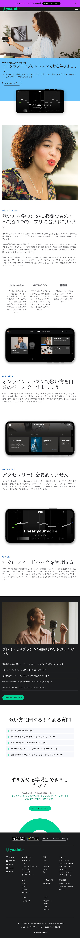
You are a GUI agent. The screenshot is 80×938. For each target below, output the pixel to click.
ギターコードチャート (66, 886)
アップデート (47, 901)
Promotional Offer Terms (38, 923)
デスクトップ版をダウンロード (54, 838)
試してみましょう (11, 83)
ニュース (46, 906)
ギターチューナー (64, 860)
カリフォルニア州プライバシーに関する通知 (35, 927)
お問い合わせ (26, 892)
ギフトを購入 (26, 869)
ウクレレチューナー (65, 866)
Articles (45, 904)
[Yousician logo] (19, 9)
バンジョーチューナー (66, 875)
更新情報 (46, 909)
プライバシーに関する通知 (55, 923)
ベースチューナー (64, 869)
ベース (45, 869)
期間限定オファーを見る (51, 3)
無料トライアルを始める (13, 697)
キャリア (25, 886)
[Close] (76, 3)
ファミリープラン (27, 875)
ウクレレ (46, 866)
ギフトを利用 (26, 872)
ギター (45, 860)
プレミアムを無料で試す (29, 866)
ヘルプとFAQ (26, 901)
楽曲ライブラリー (64, 883)
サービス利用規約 (23, 923)
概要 (23, 883)
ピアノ (45, 863)
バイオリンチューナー (66, 863)
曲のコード (62, 889)
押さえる (25, 889)
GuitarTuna (46, 883)
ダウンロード (26, 860)
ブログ (24, 863)
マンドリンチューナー (66, 872)
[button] (76, 9)
